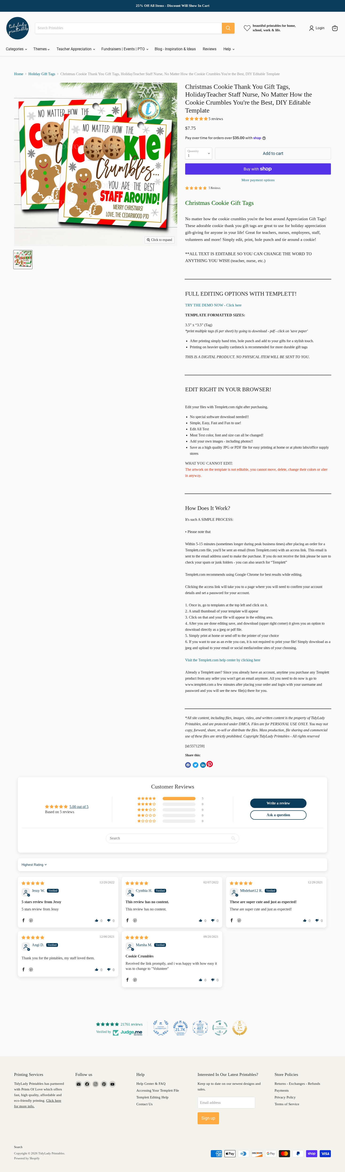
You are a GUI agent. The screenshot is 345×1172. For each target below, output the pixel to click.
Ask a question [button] (278, 815)
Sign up (208, 1118)
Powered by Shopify (27, 1158)
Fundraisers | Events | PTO (123, 49)
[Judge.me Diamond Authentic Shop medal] (160, 1027)
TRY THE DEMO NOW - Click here (213, 305)
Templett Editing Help (152, 1097)
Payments (282, 1090)
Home (18, 74)
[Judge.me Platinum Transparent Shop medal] (219, 1027)
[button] (197, 119)
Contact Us (144, 1104)
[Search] (228, 28)
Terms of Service (287, 1104)
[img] (33, 883)
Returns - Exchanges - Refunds (297, 1084)
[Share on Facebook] (188, 765)
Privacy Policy (285, 1097)
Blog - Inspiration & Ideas (175, 49)
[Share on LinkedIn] (203, 765)
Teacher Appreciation (74, 49)
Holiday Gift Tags (41, 74)
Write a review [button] (278, 803)
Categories (15, 49)
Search (18, 1147)
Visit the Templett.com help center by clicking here (222, 660)
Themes (40, 49)
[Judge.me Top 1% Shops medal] (239, 1027)
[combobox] (128, 28)
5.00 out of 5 (78, 807)
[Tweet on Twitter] (195, 765)
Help (227, 49)
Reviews (209, 49)
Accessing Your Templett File (157, 1090)
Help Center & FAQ (150, 1084)
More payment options (258, 180)
